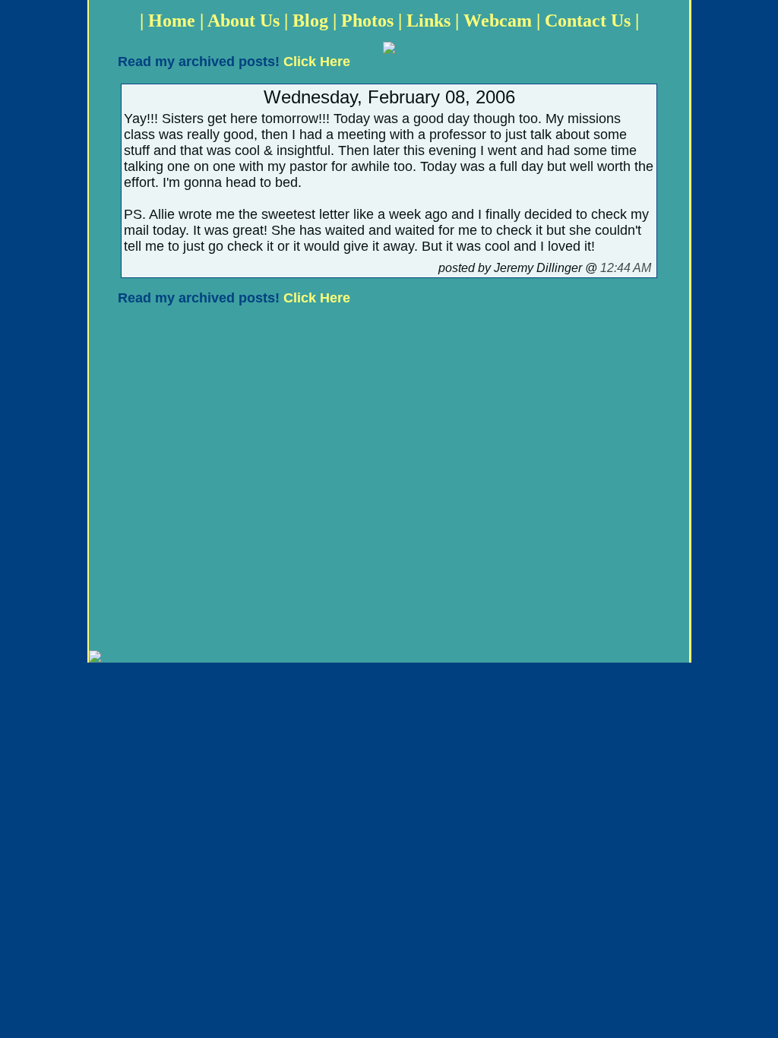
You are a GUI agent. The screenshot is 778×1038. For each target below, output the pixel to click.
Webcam (497, 20)
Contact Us (588, 20)
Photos (367, 20)
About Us (243, 20)
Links (428, 20)
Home (171, 20)
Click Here (316, 61)
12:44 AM (625, 267)
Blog (310, 20)
